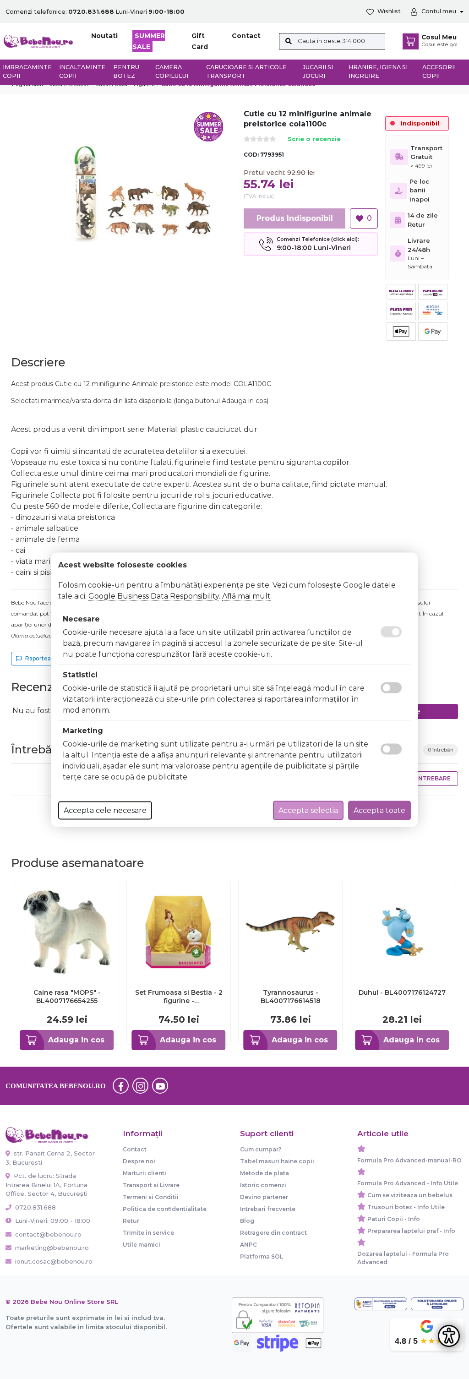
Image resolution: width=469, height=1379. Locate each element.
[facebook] (120, 1085)
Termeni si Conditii (151, 1197)
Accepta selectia (308, 810)
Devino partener (264, 1197)
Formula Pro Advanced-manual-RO (409, 1160)
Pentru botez (126, 71)
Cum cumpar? (260, 1149)
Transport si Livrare (151, 1185)
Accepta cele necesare (105, 810)
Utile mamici (141, 1244)
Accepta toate (379, 810)
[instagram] (140, 1085)
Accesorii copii (439, 71)
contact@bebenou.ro (48, 1234)
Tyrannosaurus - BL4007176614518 (291, 996)
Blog (247, 1220)
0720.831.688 (34, 1207)
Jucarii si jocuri (318, 71)
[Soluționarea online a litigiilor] (437, 1304)
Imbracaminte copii (27, 71)
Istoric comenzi (263, 1185)
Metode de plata (264, 1173)
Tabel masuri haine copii (277, 1161)
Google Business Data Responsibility (153, 595)
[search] (288, 41)
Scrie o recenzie (314, 139)
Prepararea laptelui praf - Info (411, 1230)
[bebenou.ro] (38, 40)
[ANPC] (380, 1304)
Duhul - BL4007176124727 (402, 992)
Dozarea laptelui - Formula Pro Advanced (403, 1257)
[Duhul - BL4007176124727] (402, 931)
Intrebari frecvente (267, 1208)
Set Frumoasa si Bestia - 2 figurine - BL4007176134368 (179, 996)
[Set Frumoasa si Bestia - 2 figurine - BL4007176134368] (179, 931)
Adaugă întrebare (420, 778)
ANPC (248, 1244)
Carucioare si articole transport (246, 71)
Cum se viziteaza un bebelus (410, 1195)
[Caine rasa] (67, 931)
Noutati (104, 36)
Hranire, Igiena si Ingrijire (378, 71)
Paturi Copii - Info (393, 1218)
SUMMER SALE (148, 41)
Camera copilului (171, 71)
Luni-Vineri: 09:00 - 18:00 (51, 1220)
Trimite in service (148, 1232)
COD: (251, 154)
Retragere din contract (273, 1232)
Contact (246, 36)
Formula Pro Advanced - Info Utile (407, 1183)
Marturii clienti (144, 1173)
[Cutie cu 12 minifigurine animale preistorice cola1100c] (145, 192)
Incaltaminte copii (82, 71)
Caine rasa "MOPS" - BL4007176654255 (67, 996)
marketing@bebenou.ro (52, 1247)
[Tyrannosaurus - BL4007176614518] (290, 931)
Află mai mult (246, 595)
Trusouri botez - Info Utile (406, 1207)
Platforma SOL (261, 1256)
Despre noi (139, 1161)
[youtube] (160, 1085)
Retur (131, 1220)
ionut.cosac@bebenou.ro (54, 1261)
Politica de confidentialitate (165, 1208)
